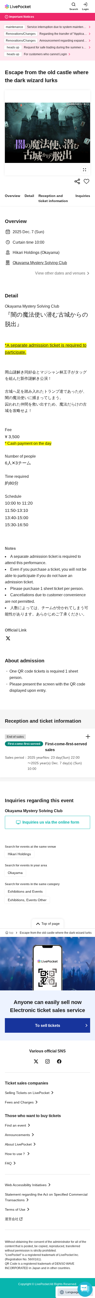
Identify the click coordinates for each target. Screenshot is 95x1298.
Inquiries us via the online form (50, 822)
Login (85, 9)
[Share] (77, 181)
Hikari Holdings (19, 854)
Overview (12, 196)
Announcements (17, 1135)
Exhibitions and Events (25, 891)
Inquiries (83, 196)
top (11, 932)
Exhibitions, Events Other (27, 900)
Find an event (15, 1125)
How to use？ (15, 1154)
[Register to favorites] (86, 181)
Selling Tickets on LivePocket (27, 1093)
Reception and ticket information (53, 198)
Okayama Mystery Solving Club (40, 263)
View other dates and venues (60, 273)
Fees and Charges (19, 1102)
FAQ (8, 1163)
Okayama (15, 873)
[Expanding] (47, 132)
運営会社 (12, 1219)
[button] (47, 753)
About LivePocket (18, 1144)
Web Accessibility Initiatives (26, 1185)
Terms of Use (15, 1209)
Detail (29, 196)
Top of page (50, 923)
